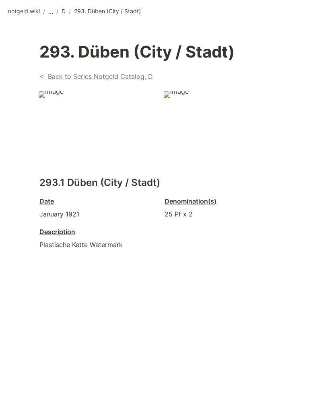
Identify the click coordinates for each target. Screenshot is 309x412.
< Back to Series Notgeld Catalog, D (96, 76)
